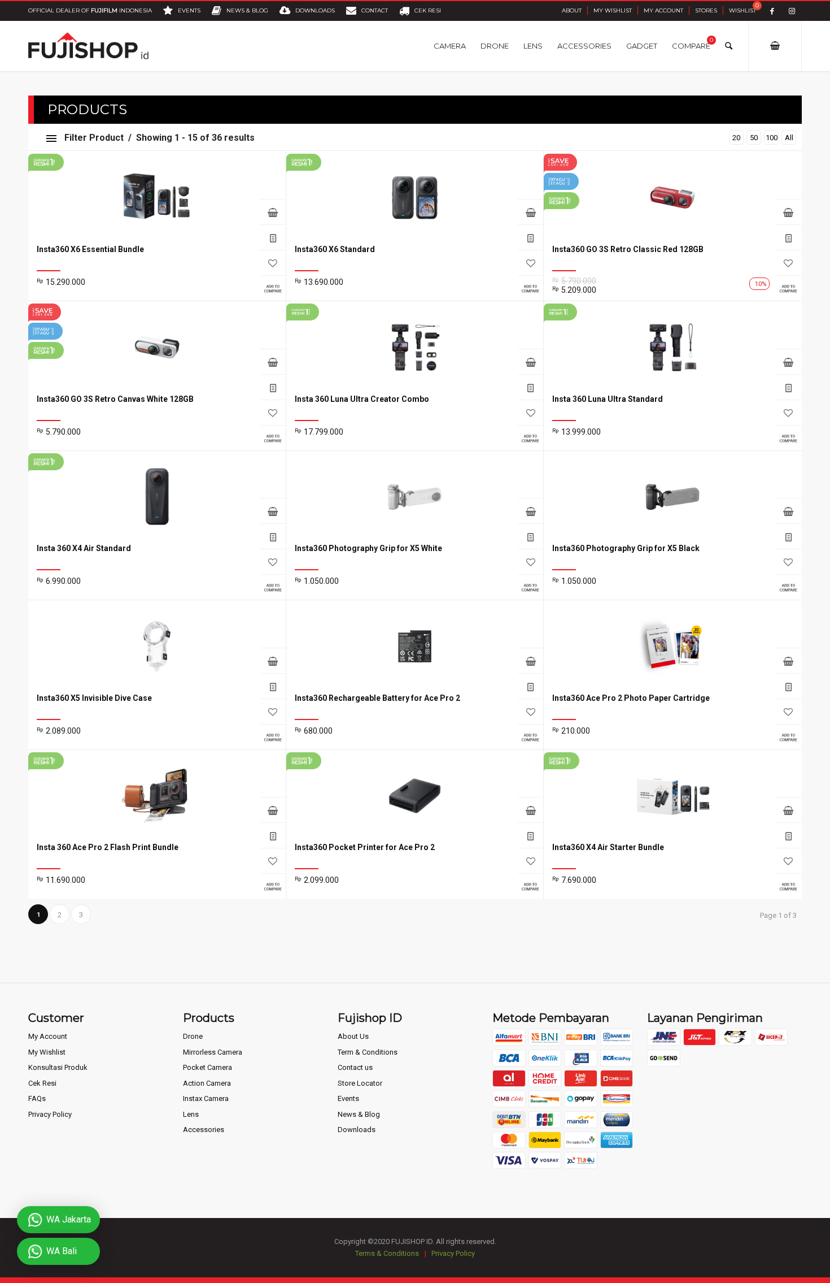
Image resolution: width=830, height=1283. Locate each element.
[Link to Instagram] (792, 11)
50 (754, 137)
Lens (191, 1114)
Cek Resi (42, 1083)
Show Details (273, 237)
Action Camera (207, 1083)
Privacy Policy (50, 1114)
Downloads (356, 1129)
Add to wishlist (273, 262)
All (789, 137)
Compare (273, 288)
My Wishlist (612, 10)
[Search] (729, 45)
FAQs (37, 1098)
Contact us (355, 1067)
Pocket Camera (207, 1067)
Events (348, 1098)
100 (771, 137)
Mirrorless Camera (212, 1052)
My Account (663, 10)
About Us (353, 1036)
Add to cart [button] (273, 361)
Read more (273, 211)
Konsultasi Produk (58, 1067)
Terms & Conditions (387, 1253)
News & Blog (359, 1114)
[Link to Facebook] (772, 11)
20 (736, 137)
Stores (706, 10)
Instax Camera (206, 1098)
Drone (193, 1036)
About (572, 10)
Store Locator (360, 1083)
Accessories (203, 1129)
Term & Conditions (367, 1052)
